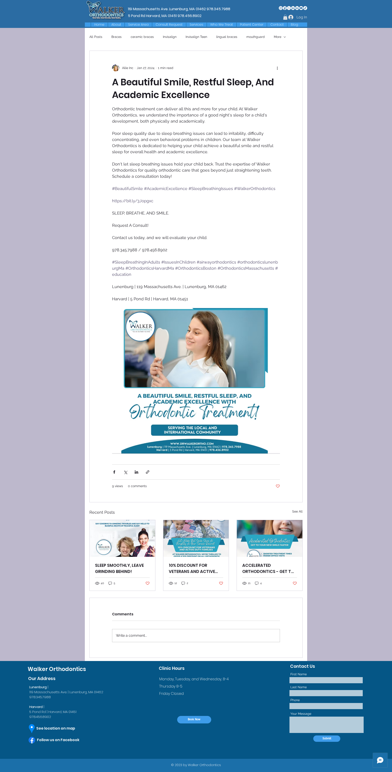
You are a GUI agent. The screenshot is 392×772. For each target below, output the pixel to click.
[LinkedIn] (293, 8)
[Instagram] (281, 8)
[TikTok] (305, 8)
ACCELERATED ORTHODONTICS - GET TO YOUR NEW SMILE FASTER (268, 568)
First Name (298, 674)
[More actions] (277, 68)
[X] (289, 8)
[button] (138, 24)
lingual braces (226, 37)
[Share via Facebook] (114, 472)
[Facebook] (285, 8)
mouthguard (255, 37)
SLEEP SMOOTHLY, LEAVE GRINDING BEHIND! (119, 568)
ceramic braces (142, 37)
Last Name (298, 687)
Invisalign (169, 37)
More (277, 37)
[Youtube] (301, 8)
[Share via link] (147, 472)
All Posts (95, 37)
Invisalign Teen (196, 37)
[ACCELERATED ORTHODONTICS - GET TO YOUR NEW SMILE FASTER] (269, 538)
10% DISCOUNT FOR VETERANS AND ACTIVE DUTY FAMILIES (192, 568)
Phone (295, 700)
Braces (116, 37)
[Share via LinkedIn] (136, 472)
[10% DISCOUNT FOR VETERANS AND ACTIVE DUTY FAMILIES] (196, 538)
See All (297, 511)
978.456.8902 (189, 15)
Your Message (300, 713)
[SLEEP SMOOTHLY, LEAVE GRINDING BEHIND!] (122, 538)
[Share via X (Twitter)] (125, 472)
